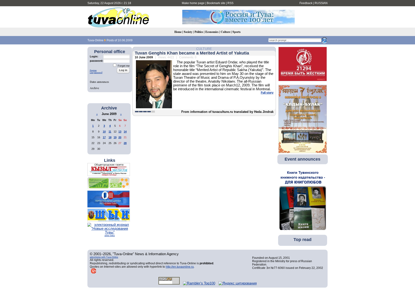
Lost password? (96, 73)
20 (119, 137)
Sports (236, 32)
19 (115, 137)
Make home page (193, 3)
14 (125, 131)
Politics (199, 32)
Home (178, 32)
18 (110, 137)
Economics (212, 32)
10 (104, 131)
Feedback (305, 3)
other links (109, 235)
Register (93, 70)
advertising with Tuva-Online (104, 257)
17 (104, 137)
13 (119, 131)
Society (188, 32)
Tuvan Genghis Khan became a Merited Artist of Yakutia (192, 53)
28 (125, 143)
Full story (267, 92)
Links (109, 160)
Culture (225, 32)
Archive (94, 88)
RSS (230, 3)
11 (110, 131)
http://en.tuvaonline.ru (180, 266)
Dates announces (99, 82)
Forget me (123, 65)
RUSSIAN (321, 3)
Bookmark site (216, 3)
